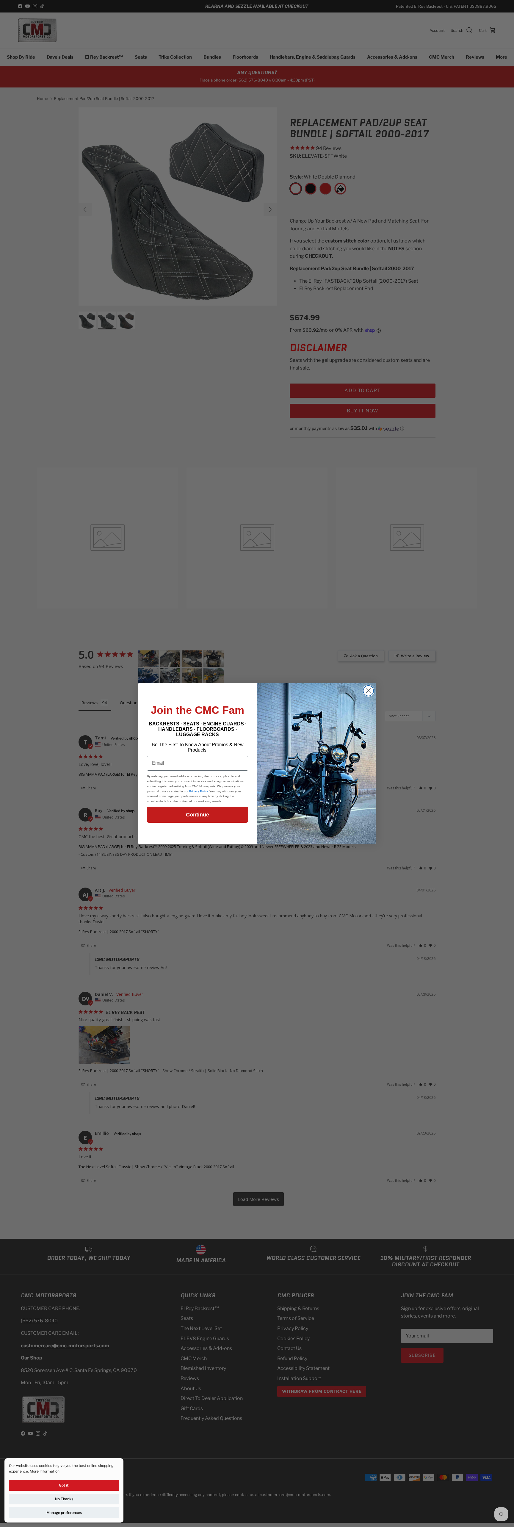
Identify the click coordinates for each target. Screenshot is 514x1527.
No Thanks (64, 1499)
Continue (197, 815)
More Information (44, 1471)
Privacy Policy (198, 791)
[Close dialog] (368, 691)
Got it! (64, 1485)
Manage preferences (64, 1512)
